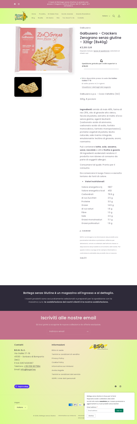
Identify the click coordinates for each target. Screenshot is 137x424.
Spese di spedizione (102, 51)
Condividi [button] (86, 231)
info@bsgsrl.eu (28, 369)
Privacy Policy (58, 358)
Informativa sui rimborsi (62, 366)
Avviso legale (58, 370)
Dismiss (91, 416)
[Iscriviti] (87, 331)
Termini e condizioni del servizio (66, 374)
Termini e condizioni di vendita (65, 354)
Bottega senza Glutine (47, 416)
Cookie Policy (58, 362)
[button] (42, 14)
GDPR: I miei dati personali (63, 378)
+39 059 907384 (32, 366)
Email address (92, 407)
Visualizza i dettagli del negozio (96, 87)
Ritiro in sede (57, 350)
